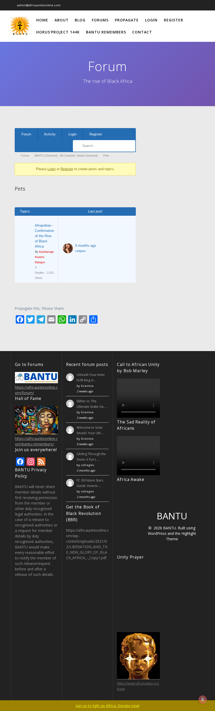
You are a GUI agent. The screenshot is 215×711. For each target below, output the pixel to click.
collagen (87, 465)
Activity (50, 134)
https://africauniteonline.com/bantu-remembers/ (36, 441)
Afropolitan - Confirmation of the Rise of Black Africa (44, 235)
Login (151, 20)
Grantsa (87, 386)
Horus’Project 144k (58, 32)
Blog (80, 20)
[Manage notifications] (202, 699)
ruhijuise (80, 251)
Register (173, 20)
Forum (26, 134)
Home (42, 20)
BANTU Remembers (106, 32)
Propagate (127, 20)
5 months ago (85, 246)
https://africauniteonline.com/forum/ (36, 390)
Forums (100, 20)
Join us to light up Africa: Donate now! (107, 705)
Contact (142, 32)
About (62, 20)
